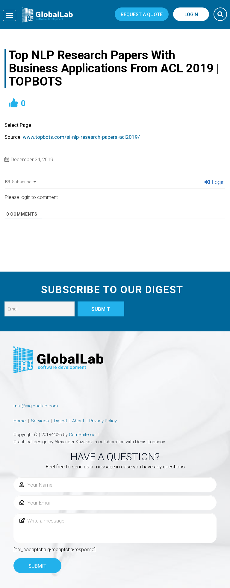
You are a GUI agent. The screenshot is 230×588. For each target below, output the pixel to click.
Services (40, 421)
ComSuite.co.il (84, 434)
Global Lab (48, 14)
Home (19, 421)
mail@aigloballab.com (35, 406)
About (78, 421)
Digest (60, 421)
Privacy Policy (103, 421)
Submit (37, 566)
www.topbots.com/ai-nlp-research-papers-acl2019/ (81, 137)
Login (218, 182)
